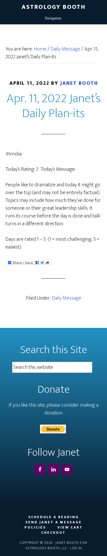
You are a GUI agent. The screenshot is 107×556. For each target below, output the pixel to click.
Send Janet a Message (53, 522)
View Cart (70, 527)
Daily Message (66, 298)
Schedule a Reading (53, 517)
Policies (35, 527)
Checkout (53, 532)
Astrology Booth (53, 7)
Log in (76, 548)
